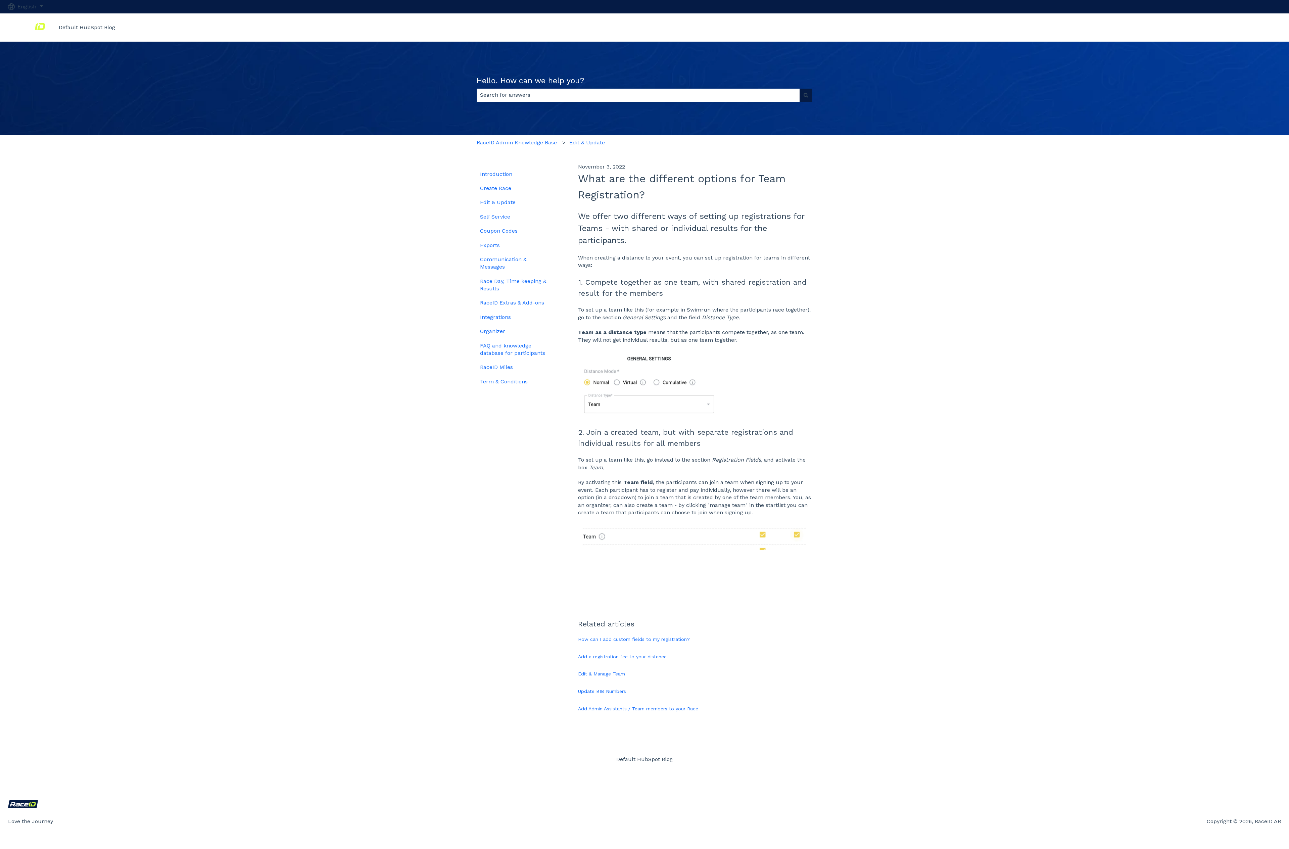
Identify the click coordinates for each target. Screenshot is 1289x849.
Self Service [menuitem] (495, 217)
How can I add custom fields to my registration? (634, 639)
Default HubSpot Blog (87, 27)
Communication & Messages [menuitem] (503, 263)
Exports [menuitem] (490, 245)
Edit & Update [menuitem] (498, 202)
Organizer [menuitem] (492, 331)
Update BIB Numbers (602, 691)
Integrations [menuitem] (495, 317)
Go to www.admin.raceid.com (1236, 27)
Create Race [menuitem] (495, 188)
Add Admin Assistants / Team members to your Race (638, 708)
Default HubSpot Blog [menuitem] (644, 759)
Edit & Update (587, 142)
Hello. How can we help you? (530, 80)
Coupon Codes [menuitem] (499, 231)
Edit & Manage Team (601, 673)
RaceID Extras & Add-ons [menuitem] (512, 302)
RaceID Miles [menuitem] (496, 367)
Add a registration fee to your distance (622, 656)
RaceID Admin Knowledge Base (517, 142)
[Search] (806, 95)
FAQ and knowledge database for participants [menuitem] (512, 349)
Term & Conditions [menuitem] (504, 381)
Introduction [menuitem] (496, 174)
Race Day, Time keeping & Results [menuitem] (513, 285)
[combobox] (638, 95)
